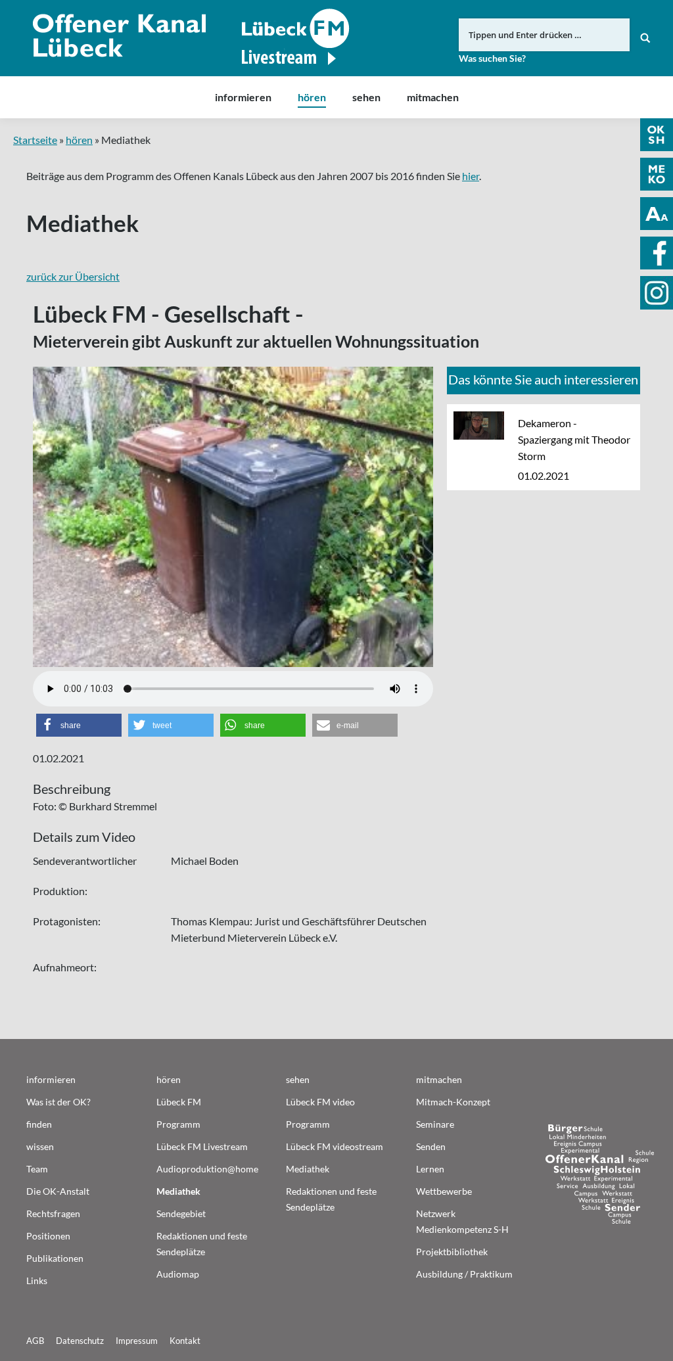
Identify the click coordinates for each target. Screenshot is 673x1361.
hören (79, 139)
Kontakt (185, 1340)
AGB (35, 1340)
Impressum (137, 1340)
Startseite (35, 139)
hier (470, 176)
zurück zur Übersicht (73, 276)
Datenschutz (80, 1340)
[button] (79, 725)
